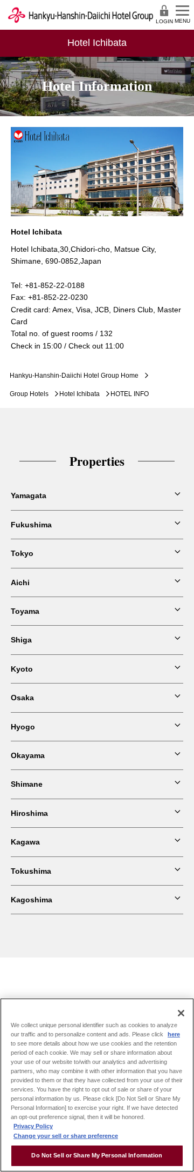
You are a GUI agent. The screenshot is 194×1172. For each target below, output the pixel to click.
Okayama (28, 755)
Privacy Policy (33, 1126)
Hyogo (23, 726)
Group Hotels (29, 394)
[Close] (181, 1013)
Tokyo (22, 553)
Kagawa (25, 842)
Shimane (27, 784)
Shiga (21, 639)
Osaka (22, 697)
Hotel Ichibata (79, 394)
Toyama (25, 611)
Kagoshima (31, 899)
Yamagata (28, 495)
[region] (97, 1085)
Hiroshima (29, 813)
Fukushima (31, 524)
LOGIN (164, 21)
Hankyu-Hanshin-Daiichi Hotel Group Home (74, 375)
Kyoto (22, 669)
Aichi (20, 582)
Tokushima (31, 871)
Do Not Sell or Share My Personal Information (96, 1155)
